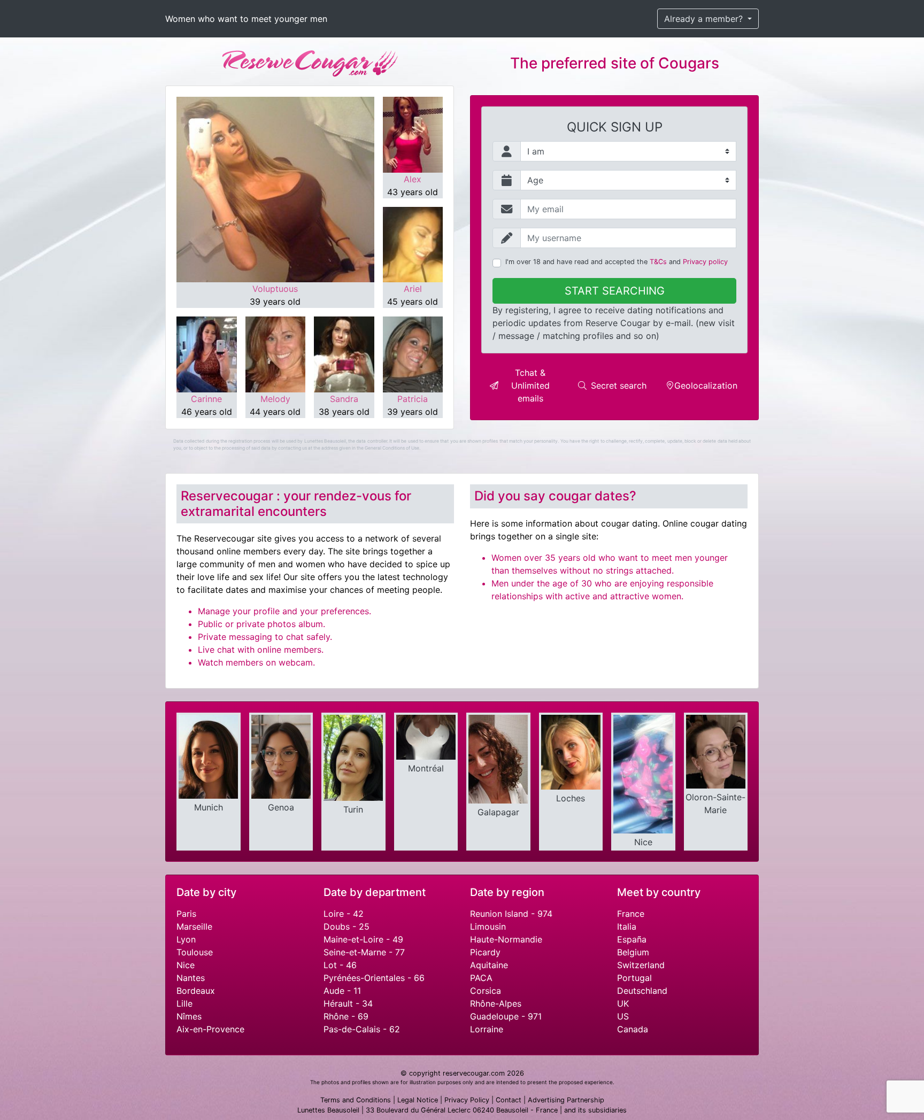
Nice (185, 965)
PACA (481, 977)
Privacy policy (705, 262)
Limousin (488, 926)
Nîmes (189, 1016)
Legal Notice (417, 1100)
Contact (508, 1100)
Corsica (485, 990)
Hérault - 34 (348, 1003)
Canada (632, 1029)
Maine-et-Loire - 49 (363, 939)
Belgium (633, 952)
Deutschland (642, 990)
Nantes (190, 977)
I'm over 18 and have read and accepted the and (616, 262)
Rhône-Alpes (495, 1003)
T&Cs (658, 262)
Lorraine (486, 1029)
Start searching (615, 290)
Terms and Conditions (355, 1100)
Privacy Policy (466, 1100)
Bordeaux (195, 990)
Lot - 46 (340, 965)
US (623, 1016)
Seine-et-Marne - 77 (364, 952)
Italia (626, 926)
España (631, 939)
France (630, 913)
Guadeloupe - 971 (506, 1016)
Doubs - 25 (346, 926)
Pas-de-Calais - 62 (362, 1029)
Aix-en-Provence (210, 1029)
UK (623, 1003)
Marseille (194, 926)
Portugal (634, 977)
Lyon (186, 939)
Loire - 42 (344, 913)
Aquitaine (489, 965)
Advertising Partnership (566, 1100)
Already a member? (704, 18)
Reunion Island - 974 (511, 913)
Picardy (485, 952)
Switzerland (641, 965)
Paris (186, 913)
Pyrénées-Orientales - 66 (374, 977)
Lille (184, 1003)
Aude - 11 (342, 990)
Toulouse (194, 952)
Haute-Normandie (506, 939)
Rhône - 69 (346, 1016)
